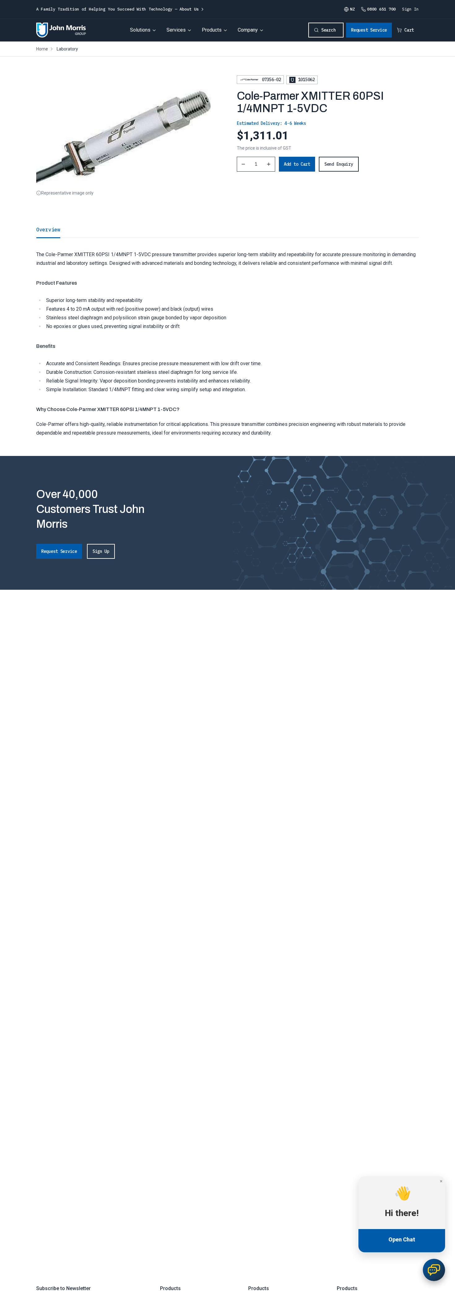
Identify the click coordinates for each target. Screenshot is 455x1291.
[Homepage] (61, 30)
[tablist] (227, 229)
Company (248, 30)
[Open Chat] (434, 1270)
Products (212, 30)
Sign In (410, 9)
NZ (352, 9)
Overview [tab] (48, 229)
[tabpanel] (227, 337)
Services (176, 30)
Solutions (140, 30)
